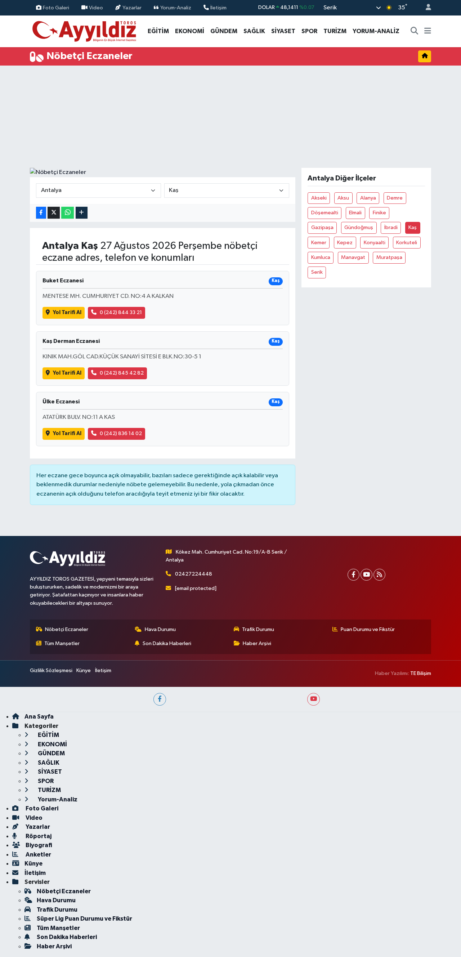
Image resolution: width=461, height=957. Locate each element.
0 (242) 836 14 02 (121, 433)
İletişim (218, 7)
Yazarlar (132, 7)
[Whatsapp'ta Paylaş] (67, 213)
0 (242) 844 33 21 (121, 312)
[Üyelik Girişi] (425, 7)
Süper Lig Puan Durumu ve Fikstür (84, 919)
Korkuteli (406, 242)
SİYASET (283, 31)
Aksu (343, 198)
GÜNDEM (223, 31)
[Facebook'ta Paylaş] (41, 213)
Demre (395, 198)
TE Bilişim (420, 673)
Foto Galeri (56, 7)
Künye (83, 670)
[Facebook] (353, 575)
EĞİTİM (158, 31)
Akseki (319, 198)
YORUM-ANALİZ (376, 31)
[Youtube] (366, 575)
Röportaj (38, 836)
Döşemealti (324, 212)
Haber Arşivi (257, 643)
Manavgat (353, 257)
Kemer (318, 242)
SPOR (309, 31)
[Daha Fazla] (82, 213)
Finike (379, 212)
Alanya (368, 198)
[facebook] (159, 699)
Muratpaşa (389, 257)
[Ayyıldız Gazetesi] (85, 31)
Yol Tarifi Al (67, 312)
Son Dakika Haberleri (167, 643)
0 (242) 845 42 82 (122, 373)
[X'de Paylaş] (54, 213)
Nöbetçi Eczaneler (66, 629)
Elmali (355, 212)
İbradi (391, 227)
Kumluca (320, 257)
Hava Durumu (160, 629)
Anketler (37, 854)
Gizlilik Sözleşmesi (51, 670)
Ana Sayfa (39, 717)
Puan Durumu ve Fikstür (368, 629)
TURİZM (334, 31)
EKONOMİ (189, 31)
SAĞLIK (254, 31)
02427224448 (193, 574)
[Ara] (414, 31)
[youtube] (313, 699)
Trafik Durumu (258, 629)
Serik (317, 272)
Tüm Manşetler (62, 643)
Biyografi (38, 845)
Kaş (412, 227)
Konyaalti (374, 242)
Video (96, 7)
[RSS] (379, 575)
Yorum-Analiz (175, 7)
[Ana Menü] (427, 31)
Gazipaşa (322, 227)
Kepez (345, 242)
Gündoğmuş (358, 227)
